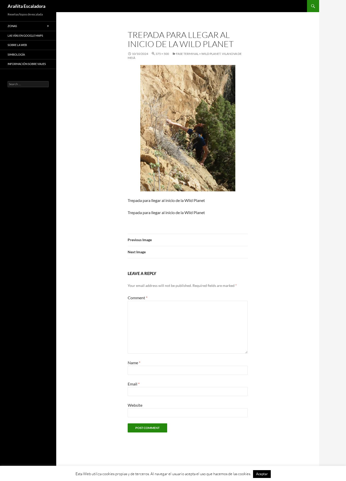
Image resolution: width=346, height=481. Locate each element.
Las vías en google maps (25, 35)
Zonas (12, 26)
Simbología (16, 54)
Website (135, 405)
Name (134, 362)
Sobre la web (17, 45)
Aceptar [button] (262, 474)
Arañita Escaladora (26, 6)
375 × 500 (162, 54)
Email (134, 383)
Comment (137, 297)
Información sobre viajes (27, 63)
